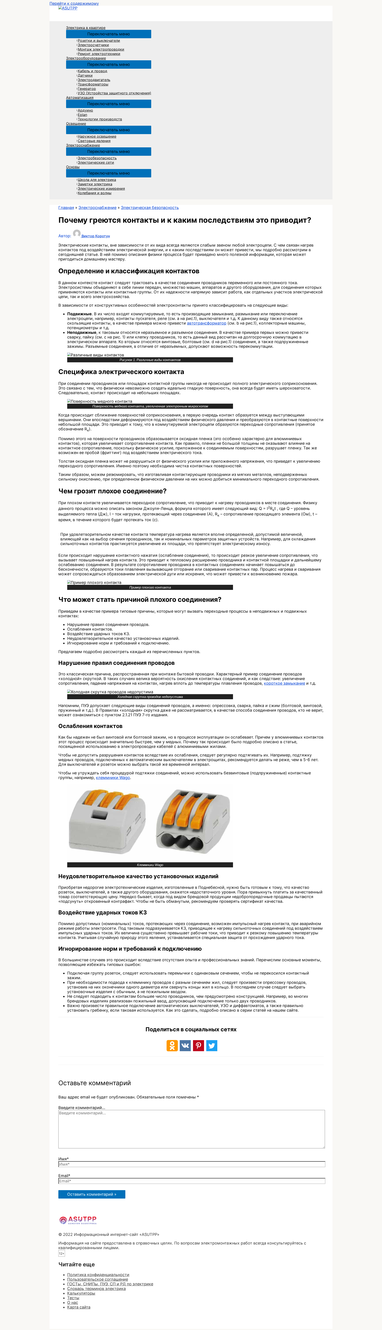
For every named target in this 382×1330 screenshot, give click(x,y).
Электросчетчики (93, 45)
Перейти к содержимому (74, 3)
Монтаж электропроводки (101, 49)
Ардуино (85, 110)
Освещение (76, 123)
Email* (64, 1175)
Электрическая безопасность (150, 207)
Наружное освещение (97, 136)
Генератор (87, 88)
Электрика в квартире (85, 27)
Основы (73, 167)
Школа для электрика (97, 179)
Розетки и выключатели (99, 40)
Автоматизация (80, 97)
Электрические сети (96, 162)
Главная (66, 207)
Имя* (63, 1159)
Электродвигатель (94, 80)
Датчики (85, 75)
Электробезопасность (97, 158)
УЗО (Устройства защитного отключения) (114, 93)
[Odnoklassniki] (172, 1045)
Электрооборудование (86, 58)
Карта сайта (78, 1307)
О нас (72, 1302)
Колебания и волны (94, 193)
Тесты (73, 1298)
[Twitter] (211, 1045)
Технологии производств (100, 119)
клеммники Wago (113, 777)
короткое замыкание (284, 683)
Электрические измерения (101, 188)
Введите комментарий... (81, 1107)
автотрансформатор (206, 323)
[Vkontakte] (185, 1045)
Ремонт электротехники (99, 53)
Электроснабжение (83, 145)
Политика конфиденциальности (98, 1274)
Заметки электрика (95, 184)
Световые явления (94, 141)
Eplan (82, 114)
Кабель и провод (92, 71)
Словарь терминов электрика (96, 1288)
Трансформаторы (93, 84)
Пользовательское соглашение (97, 1279)
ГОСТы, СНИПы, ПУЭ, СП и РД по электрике (110, 1284)
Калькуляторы (81, 1293)
